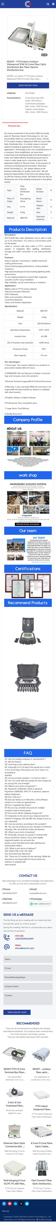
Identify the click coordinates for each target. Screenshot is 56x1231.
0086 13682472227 (42, 904)
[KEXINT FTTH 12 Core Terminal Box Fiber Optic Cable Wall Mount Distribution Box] (14, 1053)
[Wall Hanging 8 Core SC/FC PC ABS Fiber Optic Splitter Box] (14, 1168)
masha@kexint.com (37, 893)
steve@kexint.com (24, 948)
